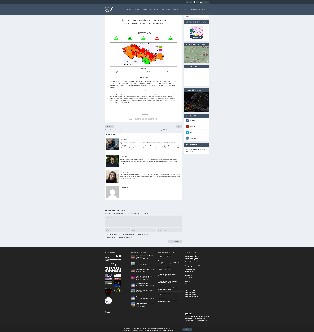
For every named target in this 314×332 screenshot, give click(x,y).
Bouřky (144, 291)
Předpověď (145, 114)
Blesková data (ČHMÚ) (191, 262)
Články (136, 9)
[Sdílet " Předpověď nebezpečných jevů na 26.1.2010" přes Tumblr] (146, 119)
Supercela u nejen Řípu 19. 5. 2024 (145, 269)
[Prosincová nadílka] (133, 298)
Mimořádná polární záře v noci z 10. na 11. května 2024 (145, 277)
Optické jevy (151, 285)
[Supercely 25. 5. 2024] (133, 264)
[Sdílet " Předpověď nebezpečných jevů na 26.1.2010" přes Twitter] (139, 119)
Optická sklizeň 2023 (142, 283)
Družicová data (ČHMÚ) (191, 260)
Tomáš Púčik (124, 156)
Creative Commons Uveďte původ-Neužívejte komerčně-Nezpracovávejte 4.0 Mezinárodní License (197, 318)
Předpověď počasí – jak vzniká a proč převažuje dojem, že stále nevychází (169, 263)
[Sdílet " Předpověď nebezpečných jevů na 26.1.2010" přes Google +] (142, 119)
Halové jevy (145, 285)
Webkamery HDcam (190, 294)
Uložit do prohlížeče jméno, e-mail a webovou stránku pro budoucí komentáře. (127, 234)
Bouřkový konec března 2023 (144, 290)
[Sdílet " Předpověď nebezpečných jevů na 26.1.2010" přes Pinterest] (149, 119)
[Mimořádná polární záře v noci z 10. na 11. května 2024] (133, 277)
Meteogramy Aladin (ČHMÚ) (193, 266)
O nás (204, 9)
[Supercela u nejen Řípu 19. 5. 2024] (133, 271)
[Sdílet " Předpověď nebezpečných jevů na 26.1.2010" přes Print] (156, 119)
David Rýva (123, 139)
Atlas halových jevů (164, 256)
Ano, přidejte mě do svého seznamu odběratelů (119, 237)
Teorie (155, 9)
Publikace (165, 9)
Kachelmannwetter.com (191, 287)
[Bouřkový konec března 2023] (133, 291)
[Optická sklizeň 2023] (133, 285)
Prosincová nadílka (141, 297)
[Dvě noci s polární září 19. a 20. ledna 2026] (133, 257)
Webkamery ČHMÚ (190, 291)
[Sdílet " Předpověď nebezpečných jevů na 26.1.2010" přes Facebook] (136, 119)
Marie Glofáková (125, 172)
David (159, 261)
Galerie (175, 9)
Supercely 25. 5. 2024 (142, 263)
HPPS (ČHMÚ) (188, 277)
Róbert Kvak (124, 187)
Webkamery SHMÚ (190, 292)
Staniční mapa (189, 271)
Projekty (146, 9)
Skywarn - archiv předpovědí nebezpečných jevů (146, 23)
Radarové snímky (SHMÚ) (192, 258)
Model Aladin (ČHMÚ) (191, 264)
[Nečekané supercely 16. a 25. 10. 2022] (133, 304)
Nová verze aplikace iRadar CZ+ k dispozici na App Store (168, 275)
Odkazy (184, 9)
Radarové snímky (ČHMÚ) (192, 256)
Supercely (145, 264)
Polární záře (146, 259)
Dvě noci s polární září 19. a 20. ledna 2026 (145, 256)
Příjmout (187, 329)
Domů (129, 9)
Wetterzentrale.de (190, 285)
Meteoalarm (188, 275)
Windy (186, 283)
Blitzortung (188, 281)
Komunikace (194, 9)
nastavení (169, 330)
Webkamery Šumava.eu (191, 296)
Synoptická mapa (190, 269)
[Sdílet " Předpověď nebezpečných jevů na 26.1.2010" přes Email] (152, 119)
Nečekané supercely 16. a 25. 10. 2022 (145, 304)
